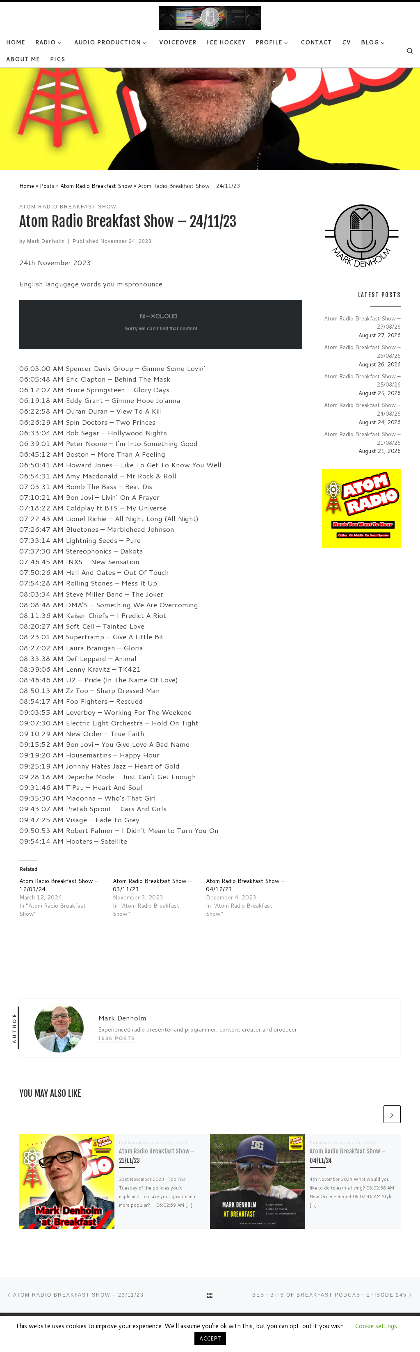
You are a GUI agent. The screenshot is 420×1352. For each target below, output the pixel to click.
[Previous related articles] (373, 1114)
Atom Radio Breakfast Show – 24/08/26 (362, 409)
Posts (47, 186)
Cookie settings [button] (376, 1326)
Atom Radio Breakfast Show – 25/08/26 (362, 380)
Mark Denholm (46, 241)
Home (26, 186)
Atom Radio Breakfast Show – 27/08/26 (362, 322)
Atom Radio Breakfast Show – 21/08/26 (362, 438)
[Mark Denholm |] (210, 17)
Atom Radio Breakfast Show (96, 186)
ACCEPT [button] (210, 1338)
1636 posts (116, 1038)
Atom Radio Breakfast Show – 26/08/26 (362, 351)
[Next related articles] (392, 1114)
